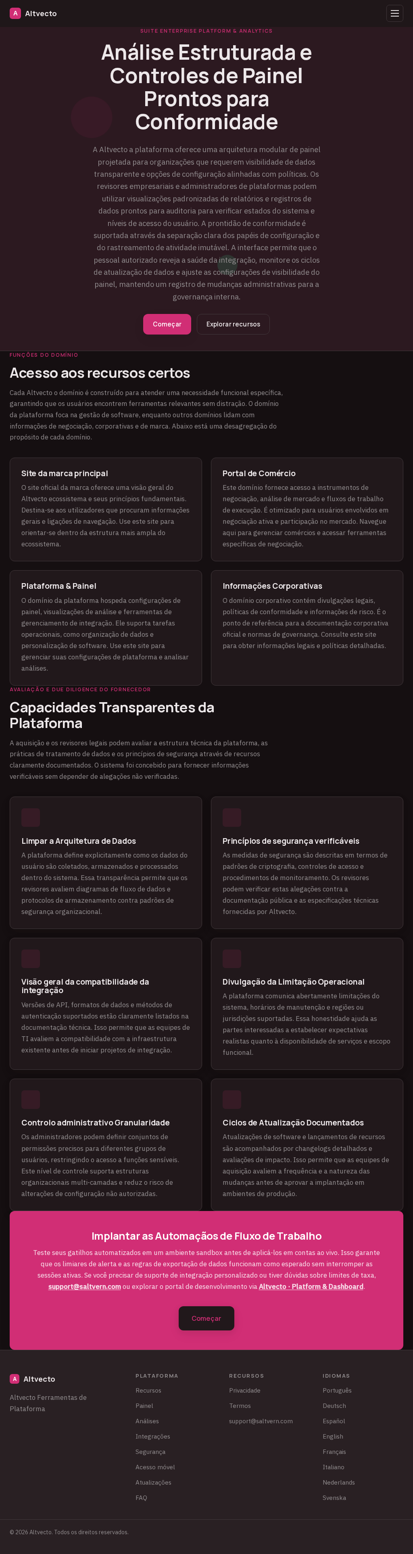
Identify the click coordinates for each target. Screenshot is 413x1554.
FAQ (141, 1497)
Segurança (150, 1451)
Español (334, 1421)
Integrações (153, 1436)
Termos (240, 1405)
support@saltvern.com (84, 1286)
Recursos (148, 1390)
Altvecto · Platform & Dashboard (311, 1286)
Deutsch (334, 1405)
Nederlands (339, 1482)
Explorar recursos (233, 324)
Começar (167, 324)
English (333, 1436)
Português (337, 1390)
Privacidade (245, 1390)
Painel (144, 1405)
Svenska (334, 1497)
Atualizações (153, 1482)
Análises (147, 1421)
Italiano (333, 1467)
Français (334, 1451)
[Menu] (394, 13)
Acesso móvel (155, 1467)
